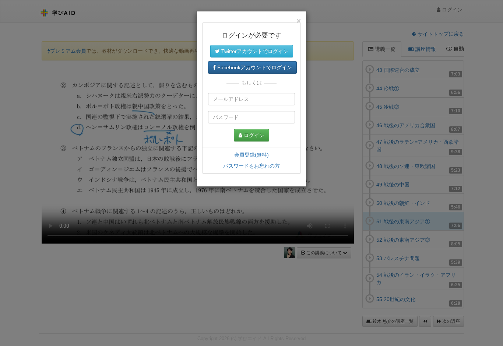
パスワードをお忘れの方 (251, 166)
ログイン (253, 135)
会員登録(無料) (251, 155)
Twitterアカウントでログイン (254, 51)
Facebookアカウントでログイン (254, 67)
